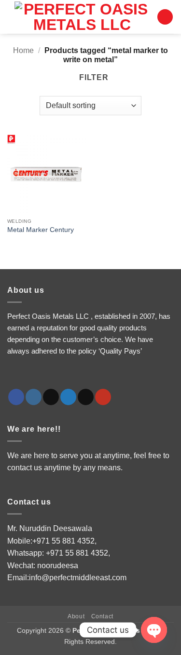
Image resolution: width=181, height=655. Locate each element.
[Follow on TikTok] (51, 397)
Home (23, 50)
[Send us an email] (86, 397)
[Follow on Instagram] (34, 397)
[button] (165, 17)
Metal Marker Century (40, 229)
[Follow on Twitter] (68, 397)
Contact (102, 616)
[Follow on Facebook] (16, 397)
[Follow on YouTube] (103, 397)
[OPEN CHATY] (154, 630)
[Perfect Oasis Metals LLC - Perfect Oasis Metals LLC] (82, 16)
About (76, 616)
